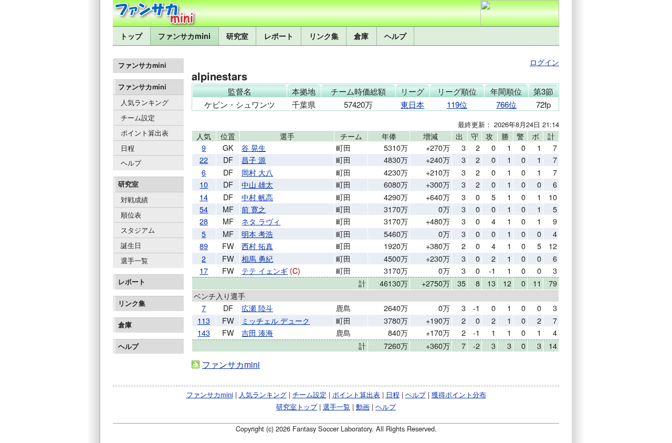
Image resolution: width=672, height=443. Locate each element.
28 (204, 220)
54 (204, 208)
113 (203, 320)
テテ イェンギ (265, 270)
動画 (363, 406)
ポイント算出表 (145, 133)
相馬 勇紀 (257, 258)
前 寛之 (254, 208)
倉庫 (361, 35)
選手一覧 (134, 260)
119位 (457, 104)
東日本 (412, 104)
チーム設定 (138, 117)
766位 (506, 104)
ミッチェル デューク (276, 320)
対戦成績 (134, 199)
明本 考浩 (257, 233)
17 (204, 270)
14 (204, 196)
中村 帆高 (257, 196)
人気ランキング (145, 102)
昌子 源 (254, 159)
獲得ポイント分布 (459, 394)
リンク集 (324, 35)
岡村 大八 (257, 172)
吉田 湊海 (257, 332)
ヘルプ (395, 35)
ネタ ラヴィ (261, 220)
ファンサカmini (184, 35)
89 (204, 245)
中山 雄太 (257, 184)
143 (203, 332)
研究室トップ (296, 406)
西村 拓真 (257, 245)
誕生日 (131, 245)
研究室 (237, 35)
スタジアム (138, 230)
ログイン (544, 61)
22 (204, 159)
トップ (131, 35)
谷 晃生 (254, 147)
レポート (278, 35)
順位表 (131, 215)
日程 (127, 148)
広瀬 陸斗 (257, 307)
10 (204, 184)
